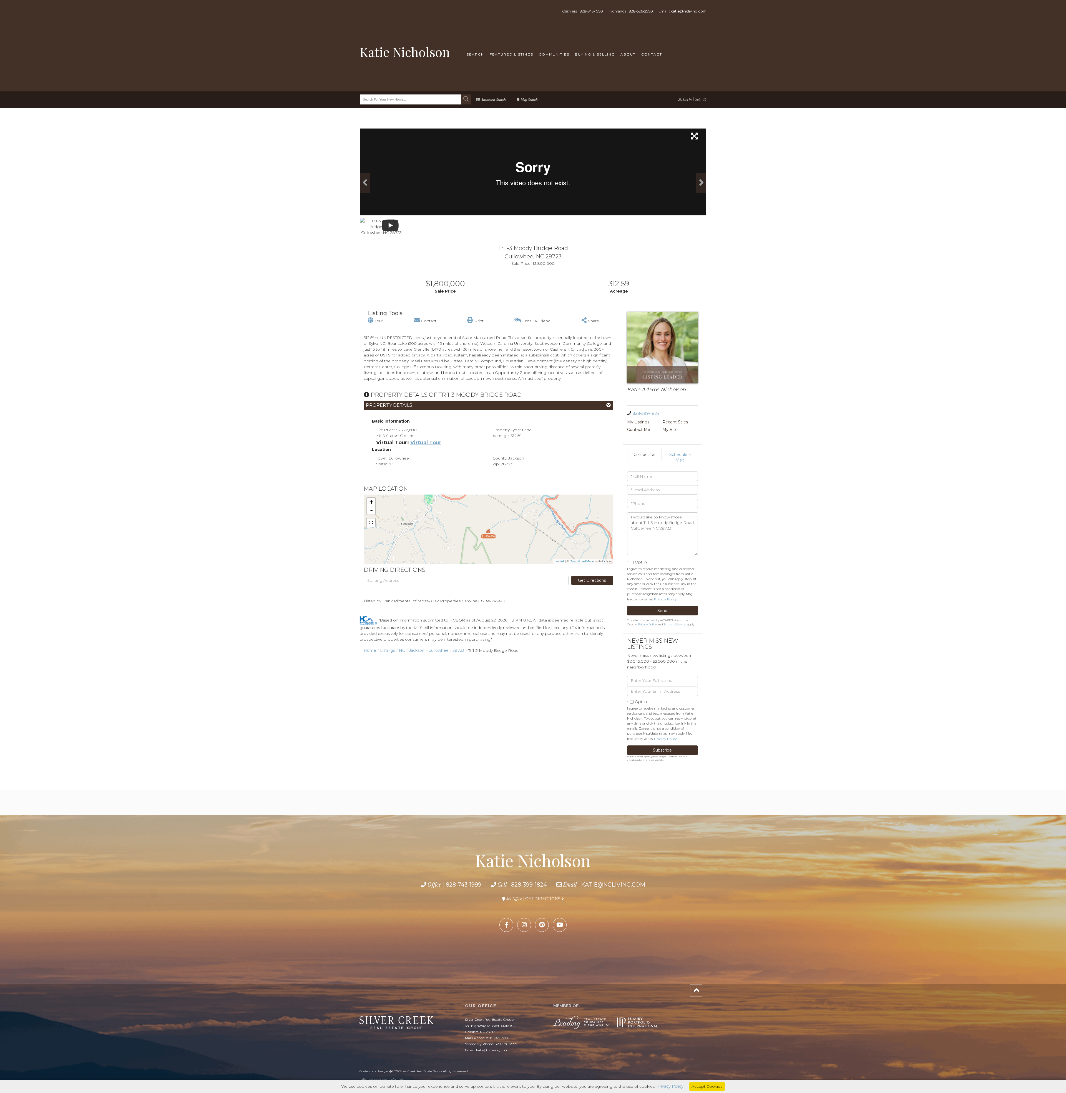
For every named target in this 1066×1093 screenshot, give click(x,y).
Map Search (529, 99)
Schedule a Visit (680, 457)
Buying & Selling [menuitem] (595, 54)
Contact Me (638, 429)
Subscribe (662, 750)
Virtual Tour (425, 443)
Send (662, 610)
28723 (458, 650)
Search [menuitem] (475, 54)
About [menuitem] (628, 54)
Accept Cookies (707, 1086)
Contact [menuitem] (651, 54)
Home (370, 650)
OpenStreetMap (581, 561)
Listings (387, 650)
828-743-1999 (591, 11)
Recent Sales (675, 422)
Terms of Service (675, 624)
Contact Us (644, 454)
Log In (687, 99)
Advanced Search (493, 99)
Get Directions (592, 580)
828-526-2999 (640, 11)
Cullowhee (438, 650)
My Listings (638, 422)
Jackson (416, 650)
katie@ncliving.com (689, 11)
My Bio (669, 429)
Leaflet (559, 561)
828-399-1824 (645, 413)
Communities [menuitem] (554, 54)
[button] (466, 99)
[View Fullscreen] (371, 522)
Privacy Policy (665, 599)
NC (402, 650)
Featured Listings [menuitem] (511, 54)
